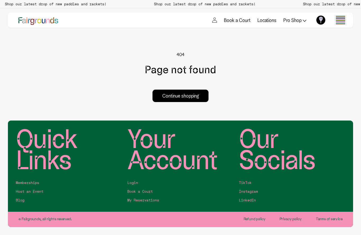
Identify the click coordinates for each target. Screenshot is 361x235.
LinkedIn (247, 200)
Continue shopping (180, 96)
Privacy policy (291, 219)
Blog (20, 200)
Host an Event (29, 191)
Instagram (248, 191)
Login (132, 183)
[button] (340, 20)
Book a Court (237, 20)
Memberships (27, 183)
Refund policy (255, 219)
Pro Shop (293, 20)
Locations (266, 20)
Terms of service (329, 219)
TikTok (245, 183)
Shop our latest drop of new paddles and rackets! (54, 4)
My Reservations (143, 200)
